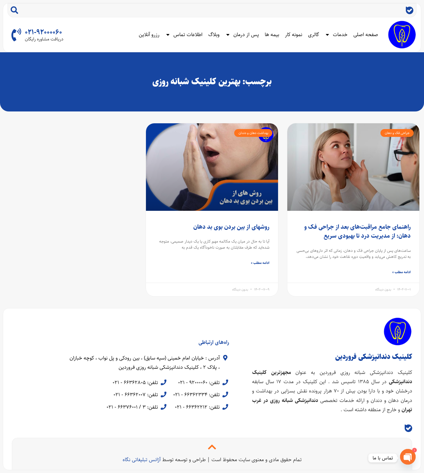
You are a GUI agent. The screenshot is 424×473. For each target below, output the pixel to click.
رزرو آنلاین (149, 35)
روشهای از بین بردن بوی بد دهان (231, 227)
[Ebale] (409, 10)
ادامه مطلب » (401, 272)
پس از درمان (246, 35)
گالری (313, 35)
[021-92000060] (16, 34)
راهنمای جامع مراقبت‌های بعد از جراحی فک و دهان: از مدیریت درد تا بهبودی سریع (357, 231)
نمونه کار (293, 35)
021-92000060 (43, 32)
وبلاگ (213, 35)
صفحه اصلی (365, 35)
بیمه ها (272, 35)
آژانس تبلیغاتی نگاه (142, 460)
